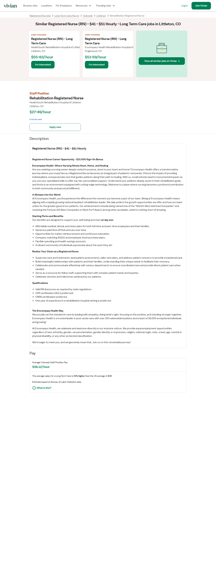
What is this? (44, 387)
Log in (184, 5)
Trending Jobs (103, 5)
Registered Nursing (40, 15)
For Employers (64, 5)
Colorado (88, 15)
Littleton (101, 15)
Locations (46, 5)
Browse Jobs (30, 5)
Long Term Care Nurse (66, 15)
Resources (82, 5)
